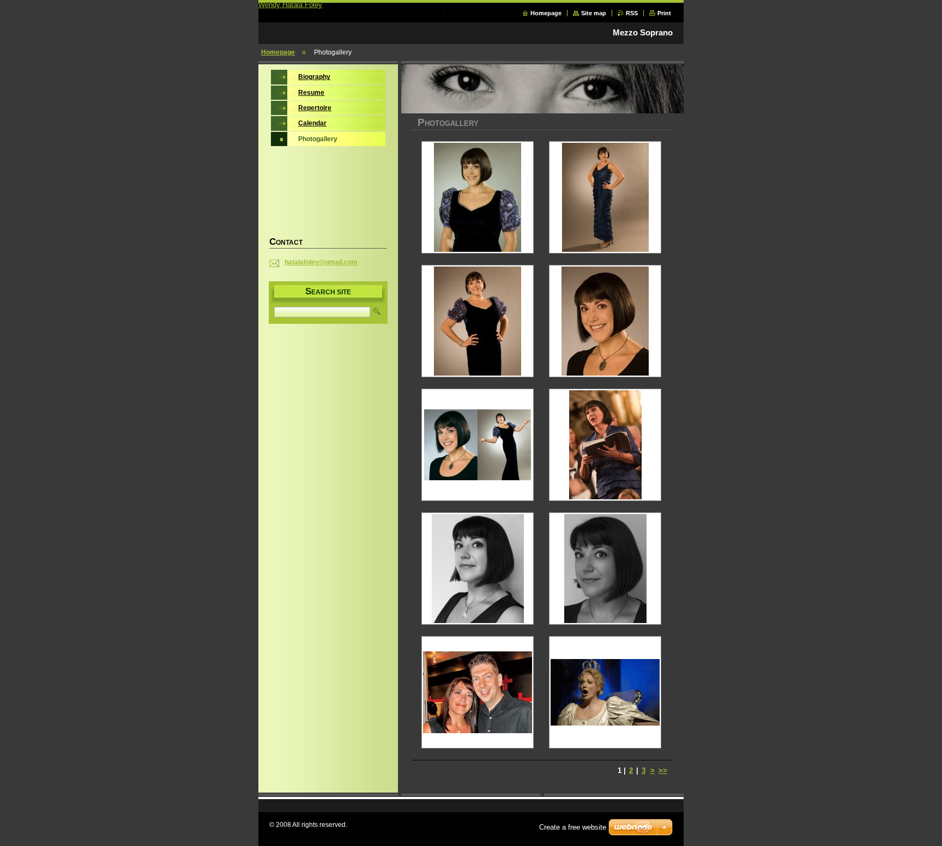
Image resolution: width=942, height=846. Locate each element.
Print (664, 13)
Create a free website (572, 827)
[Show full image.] (477, 197)
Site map (593, 13)
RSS (632, 13)
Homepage (545, 13)
